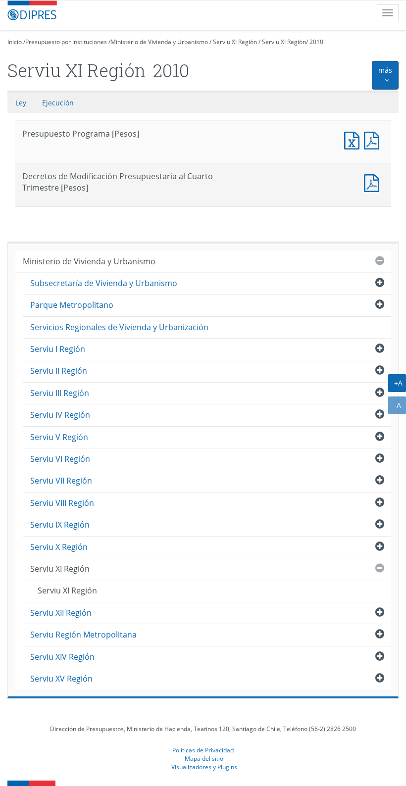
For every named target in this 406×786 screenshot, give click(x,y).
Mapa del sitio (204, 758)
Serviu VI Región (60, 458)
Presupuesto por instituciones (66, 42)
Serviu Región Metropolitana (83, 634)
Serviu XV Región (61, 678)
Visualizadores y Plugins (204, 767)
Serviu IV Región (60, 414)
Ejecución (58, 102)
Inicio (14, 42)
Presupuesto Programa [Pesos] (354, 139)
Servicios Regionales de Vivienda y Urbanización (119, 327)
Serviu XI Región (235, 42)
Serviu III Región (59, 393)
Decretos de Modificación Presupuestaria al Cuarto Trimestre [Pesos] (374, 182)
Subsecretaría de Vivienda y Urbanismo (103, 283)
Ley (20, 102)
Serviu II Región (58, 370)
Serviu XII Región (61, 612)
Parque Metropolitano (71, 304)
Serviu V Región (59, 437)
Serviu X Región (59, 546)
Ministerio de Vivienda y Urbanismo (159, 42)
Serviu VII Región (61, 480)
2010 (316, 42)
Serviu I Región (57, 349)
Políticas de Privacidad (203, 750)
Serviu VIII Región (62, 502)
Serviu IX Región (60, 524)
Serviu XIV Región (62, 656)
